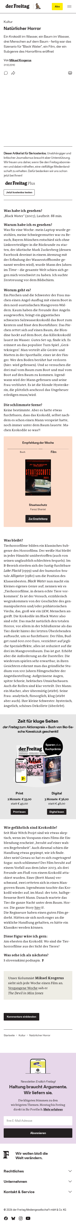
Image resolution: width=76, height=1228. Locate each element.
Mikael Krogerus (20, 60)
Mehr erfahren (53, 1109)
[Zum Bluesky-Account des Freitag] (13, 1218)
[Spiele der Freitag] (37, 6)
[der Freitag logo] (18, 6)
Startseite (9, 1035)
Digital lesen (56, 811)
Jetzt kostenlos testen (19, 192)
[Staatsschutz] (38, 481)
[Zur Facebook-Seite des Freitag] (6, 1218)
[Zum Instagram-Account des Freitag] (20, 1218)
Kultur (22, 1035)
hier (37, 907)
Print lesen (19, 811)
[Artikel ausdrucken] (70, 73)
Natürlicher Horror (39, 1035)
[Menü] (69, 6)
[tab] (22, 451)
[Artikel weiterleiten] (13, 73)
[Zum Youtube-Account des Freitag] (28, 1218)
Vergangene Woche (23, 988)
